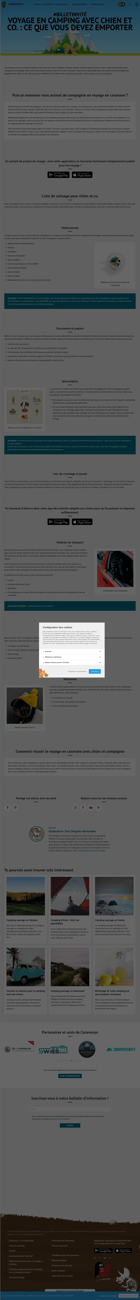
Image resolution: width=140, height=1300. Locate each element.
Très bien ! (95, 671)
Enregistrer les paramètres (77, 671)
